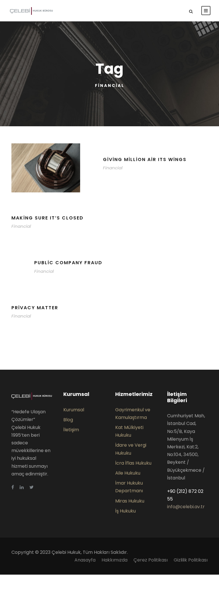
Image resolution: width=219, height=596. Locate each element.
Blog (68, 419)
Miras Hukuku (129, 501)
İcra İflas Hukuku (133, 463)
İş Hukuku (125, 511)
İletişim (71, 429)
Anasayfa (85, 560)
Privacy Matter (34, 307)
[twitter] (31, 487)
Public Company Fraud (68, 262)
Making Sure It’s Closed (47, 218)
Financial (113, 168)
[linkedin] (22, 487)
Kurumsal (73, 409)
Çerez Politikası (150, 560)
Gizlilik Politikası (191, 560)
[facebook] (12, 487)
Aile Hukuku (127, 473)
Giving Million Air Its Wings (144, 159)
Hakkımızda (114, 560)
